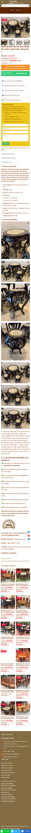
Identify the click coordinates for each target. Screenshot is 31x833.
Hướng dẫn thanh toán (6, 765)
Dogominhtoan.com (20, 539)
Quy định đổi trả (6, 162)
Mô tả (3, 150)
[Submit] (28, 5)
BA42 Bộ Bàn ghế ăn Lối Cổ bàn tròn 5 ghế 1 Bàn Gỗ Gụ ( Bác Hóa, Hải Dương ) (8, 717)
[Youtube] (28, 535)
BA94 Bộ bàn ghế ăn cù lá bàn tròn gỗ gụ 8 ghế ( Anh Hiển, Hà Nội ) (7, 611)
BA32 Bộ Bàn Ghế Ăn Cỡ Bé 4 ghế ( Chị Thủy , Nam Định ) (23, 638)
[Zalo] (28, 539)
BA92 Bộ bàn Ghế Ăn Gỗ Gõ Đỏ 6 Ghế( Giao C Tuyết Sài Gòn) (23, 664)
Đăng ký (6, 143)
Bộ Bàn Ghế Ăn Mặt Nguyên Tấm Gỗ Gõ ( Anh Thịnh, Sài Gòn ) (8, 691)
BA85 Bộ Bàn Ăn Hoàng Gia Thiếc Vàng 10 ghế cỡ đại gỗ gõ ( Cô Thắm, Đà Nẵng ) (23, 691)
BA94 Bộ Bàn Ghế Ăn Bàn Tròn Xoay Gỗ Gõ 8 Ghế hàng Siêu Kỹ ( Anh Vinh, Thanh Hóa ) (22, 717)
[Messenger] (28, 532)
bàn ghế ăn (7, 561)
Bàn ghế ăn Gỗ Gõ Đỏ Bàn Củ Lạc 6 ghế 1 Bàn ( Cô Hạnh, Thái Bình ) (7, 664)
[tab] (15, 150)
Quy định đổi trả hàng (6, 770)
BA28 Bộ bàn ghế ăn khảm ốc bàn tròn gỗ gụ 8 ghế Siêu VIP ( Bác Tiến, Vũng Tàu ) (7, 638)
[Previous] (3, 27)
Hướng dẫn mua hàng (7, 154)
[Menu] (2, 2)
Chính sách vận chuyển (8, 158)
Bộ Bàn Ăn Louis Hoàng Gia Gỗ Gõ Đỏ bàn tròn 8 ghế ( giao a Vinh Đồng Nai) (8, 585)
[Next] (27, 27)
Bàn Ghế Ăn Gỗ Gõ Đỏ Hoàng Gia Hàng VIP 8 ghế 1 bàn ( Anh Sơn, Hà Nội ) (23, 611)
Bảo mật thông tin (5, 775)
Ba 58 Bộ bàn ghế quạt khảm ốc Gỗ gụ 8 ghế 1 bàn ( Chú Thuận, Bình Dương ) (23, 585)
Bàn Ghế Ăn (18, 10)
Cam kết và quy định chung (8, 772)
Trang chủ (12, 10)
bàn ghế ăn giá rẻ (15, 561)
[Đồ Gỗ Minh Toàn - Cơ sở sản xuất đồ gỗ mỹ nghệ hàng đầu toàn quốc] (15, 2)
